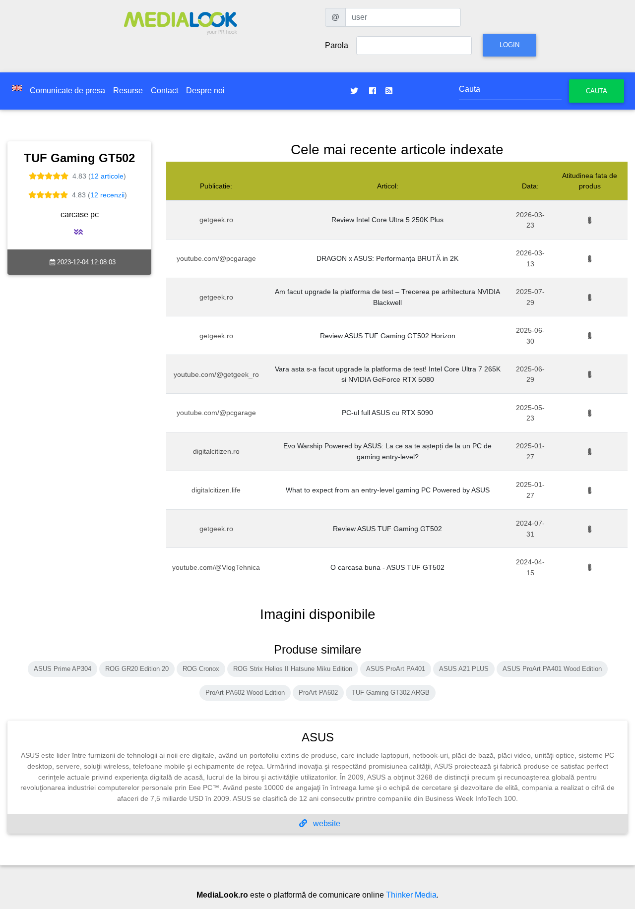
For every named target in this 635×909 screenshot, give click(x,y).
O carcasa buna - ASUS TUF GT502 (387, 567)
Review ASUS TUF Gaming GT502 (387, 529)
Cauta (596, 91)
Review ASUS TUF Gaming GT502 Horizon (387, 336)
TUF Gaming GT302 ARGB (391, 692)
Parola (336, 45)
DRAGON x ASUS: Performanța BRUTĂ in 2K (387, 258)
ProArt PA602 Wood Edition (245, 692)
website (325, 823)
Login (509, 45)
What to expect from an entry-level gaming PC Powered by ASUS (388, 490)
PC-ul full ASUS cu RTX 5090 (387, 413)
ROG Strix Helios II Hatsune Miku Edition (292, 668)
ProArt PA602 (318, 692)
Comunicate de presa (67, 90)
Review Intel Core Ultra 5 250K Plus (387, 220)
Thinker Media (411, 895)
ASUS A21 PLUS (464, 668)
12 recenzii (107, 195)
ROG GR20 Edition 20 (137, 668)
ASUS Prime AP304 (62, 668)
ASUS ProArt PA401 (395, 668)
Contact (164, 90)
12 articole (107, 176)
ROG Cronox (201, 668)
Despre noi (205, 90)
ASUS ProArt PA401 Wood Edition (552, 668)
